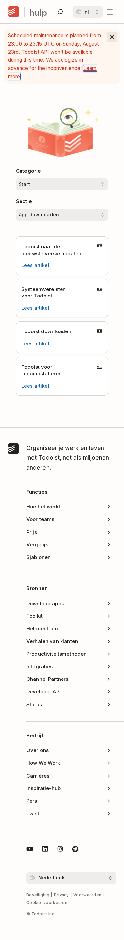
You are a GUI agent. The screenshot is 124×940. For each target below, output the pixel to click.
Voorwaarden (87, 894)
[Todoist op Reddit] (75, 850)
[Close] (112, 37)
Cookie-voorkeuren (46, 902)
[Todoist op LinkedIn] (45, 850)
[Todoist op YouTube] (29, 850)
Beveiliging (37, 894)
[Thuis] (13, 11)
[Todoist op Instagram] (60, 850)
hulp (38, 12)
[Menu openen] (110, 12)
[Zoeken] (60, 12)
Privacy (61, 894)
